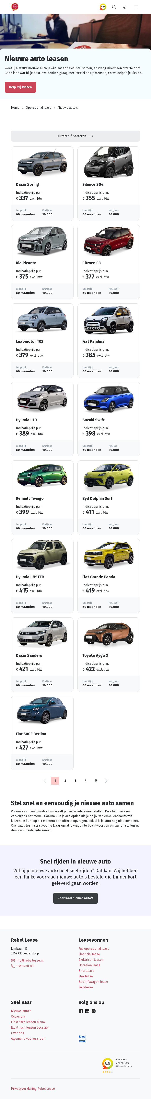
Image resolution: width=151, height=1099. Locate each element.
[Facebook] (81, 1011)
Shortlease (86, 971)
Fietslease (86, 987)
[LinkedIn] (87, 1011)
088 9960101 (24, 966)
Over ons (17, 1033)
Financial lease (89, 954)
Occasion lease (89, 965)
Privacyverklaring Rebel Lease (33, 1089)
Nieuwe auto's (21, 1011)
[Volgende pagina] (106, 781)
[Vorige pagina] (45, 781)
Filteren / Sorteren (72, 136)
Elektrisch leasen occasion (30, 1027)
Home (15, 107)
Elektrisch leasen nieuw (28, 1022)
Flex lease (86, 976)
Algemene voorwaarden (28, 1038)
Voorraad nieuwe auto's (75, 898)
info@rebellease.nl (29, 960)
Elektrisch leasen (91, 960)
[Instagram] (93, 1011)
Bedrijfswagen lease (93, 982)
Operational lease (38, 107)
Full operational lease (94, 948)
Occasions (18, 1016)
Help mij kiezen (20, 87)
